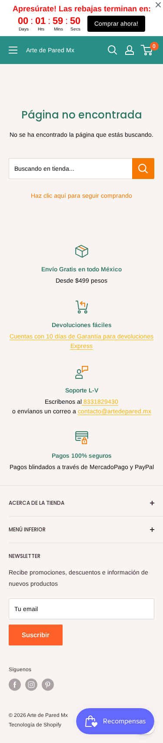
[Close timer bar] (158, 4)
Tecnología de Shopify (35, 725)
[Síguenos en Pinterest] (48, 685)
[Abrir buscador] (112, 50)
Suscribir (36, 634)
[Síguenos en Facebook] (15, 685)
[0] (147, 50)
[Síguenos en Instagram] (31, 685)
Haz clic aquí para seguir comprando (81, 195)
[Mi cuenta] (129, 50)
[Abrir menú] (13, 50)
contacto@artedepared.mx (114, 411)
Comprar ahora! (116, 23)
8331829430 (100, 401)
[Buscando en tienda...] (143, 168)
